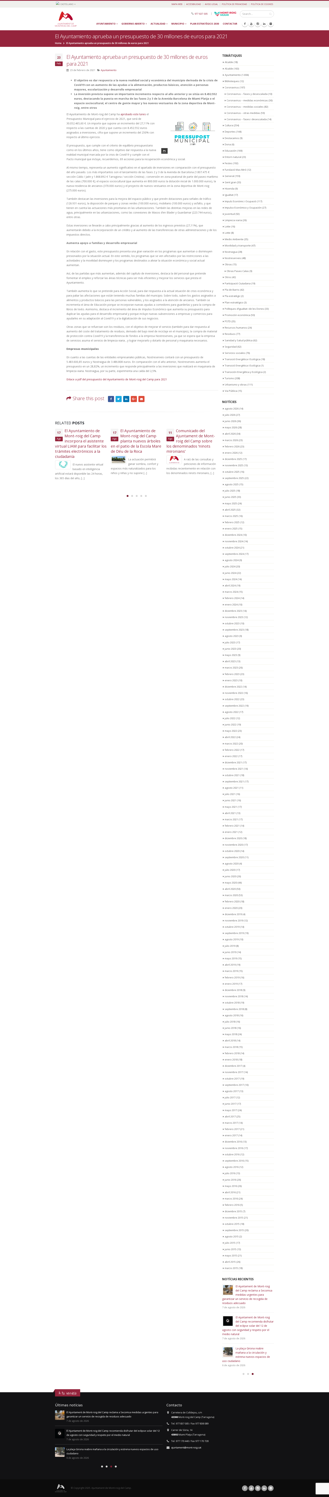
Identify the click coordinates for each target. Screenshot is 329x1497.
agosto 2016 (232, 1167)
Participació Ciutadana (238, 283)
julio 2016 (230, 1173)
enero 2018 (231, 1059)
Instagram (258, 1488)
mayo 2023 (231, 655)
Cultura (229, 125)
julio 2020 (230, 870)
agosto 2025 (232, 484)
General (229, 176)
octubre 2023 (232, 623)
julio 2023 (230, 642)
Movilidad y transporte (238, 245)
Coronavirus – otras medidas (243, 113)
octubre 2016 (232, 1154)
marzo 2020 (231, 895)
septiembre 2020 (234, 857)
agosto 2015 (232, 1236)
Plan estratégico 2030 (204, 23)
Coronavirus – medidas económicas (247, 100)
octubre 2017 (232, 1078)
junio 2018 (230, 1028)
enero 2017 (231, 1135)
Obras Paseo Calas (238, 271)
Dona (228, 144)
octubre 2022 (232, 699)
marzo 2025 (231, 516)
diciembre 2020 (233, 838)
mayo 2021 (231, 806)
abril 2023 (230, 661)
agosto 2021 (232, 787)
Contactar (230, 23)
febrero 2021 (232, 825)
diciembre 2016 (233, 1141)
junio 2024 (230, 573)
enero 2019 (231, 983)
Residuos (230, 334)
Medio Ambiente (234, 239)
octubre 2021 (232, 775)
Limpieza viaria (233, 220)
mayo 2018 (231, 1034)
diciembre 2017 (233, 1066)
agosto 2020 (232, 863)
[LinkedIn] (264, 24)
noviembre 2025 (234, 465)
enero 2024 (231, 604)
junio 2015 (230, 1249)
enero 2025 (231, 528)
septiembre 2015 (234, 1230)
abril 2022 (230, 737)
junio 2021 (230, 800)
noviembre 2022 (234, 693)
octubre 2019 (232, 926)
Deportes (230, 131)
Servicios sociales (235, 353)
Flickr (271, 1488)
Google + (134, 399)
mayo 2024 (231, 579)
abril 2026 (230, 433)
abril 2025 (230, 509)
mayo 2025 (231, 503)
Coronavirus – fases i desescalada (247, 119)
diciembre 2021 (233, 762)
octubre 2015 (232, 1224)
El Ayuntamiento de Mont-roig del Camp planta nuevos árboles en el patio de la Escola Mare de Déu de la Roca (136, 441)
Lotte (227, 226)
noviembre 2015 (234, 1217)
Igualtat (229, 195)
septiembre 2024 (234, 554)
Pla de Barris (232, 289)
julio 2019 (230, 946)
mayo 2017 (231, 1110)
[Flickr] (271, 24)
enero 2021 (231, 832)
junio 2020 (230, 876)
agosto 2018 (232, 1015)
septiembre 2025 (234, 478)
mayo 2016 (231, 1186)
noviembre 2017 (234, 1072)
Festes (228, 163)
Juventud (230, 214)
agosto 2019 (232, 939)
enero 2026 (231, 452)
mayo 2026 (231, 427)
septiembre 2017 (234, 1085)
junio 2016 (230, 1179)
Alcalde (229, 62)
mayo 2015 (231, 1255)
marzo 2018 (231, 1047)
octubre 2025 (232, 471)
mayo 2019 (231, 958)
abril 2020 (230, 889)
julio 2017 (230, 1097)
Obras (228, 264)
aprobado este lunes (133, 114)
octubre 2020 (232, 851)
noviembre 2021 (234, 768)
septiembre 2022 (234, 705)
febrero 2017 (232, 1129)
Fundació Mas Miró (235, 169)
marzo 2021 (231, 819)
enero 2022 (231, 756)
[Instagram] (258, 24)
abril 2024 (230, 585)
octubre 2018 (232, 1002)
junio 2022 (230, 724)
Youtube (251, 1488)
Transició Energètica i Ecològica (242, 359)
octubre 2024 (232, 547)
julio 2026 (230, 415)
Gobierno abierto (133, 23)
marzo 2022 (231, 743)
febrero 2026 (232, 446)
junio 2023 (230, 648)
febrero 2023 (232, 674)
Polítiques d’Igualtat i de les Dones (244, 308)
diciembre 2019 (233, 914)
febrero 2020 (232, 901)
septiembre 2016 (234, 1160)
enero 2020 (231, 908)
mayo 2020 (231, 882)
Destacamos (232, 138)
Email (141, 399)
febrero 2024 (232, 598)
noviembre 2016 (234, 1148)
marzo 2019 (231, 971)
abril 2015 (230, 1261)
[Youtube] (251, 24)
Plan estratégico (234, 302)
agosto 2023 (232, 636)
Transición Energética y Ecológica (244, 372)
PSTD (228, 321)
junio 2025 (230, 497)
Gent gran (230, 182)
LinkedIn (126, 399)
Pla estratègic (232, 296)
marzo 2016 (231, 1198)
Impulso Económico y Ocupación (243, 207)
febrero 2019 (232, 977)
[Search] (270, 14)
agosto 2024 (232, 560)
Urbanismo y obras (236, 384)
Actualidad (158, 23)
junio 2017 (230, 1103)
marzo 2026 (231, 440)
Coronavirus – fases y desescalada (247, 94)
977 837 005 (201, 13)
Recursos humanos (236, 327)
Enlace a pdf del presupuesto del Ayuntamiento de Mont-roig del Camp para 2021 (116, 379)
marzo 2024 (231, 591)
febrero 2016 (232, 1205)
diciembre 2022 (233, 686)
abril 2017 (230, 1116)
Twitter (119, 399)
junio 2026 (230, 421)
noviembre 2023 (234, 617)
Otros (228, 277)
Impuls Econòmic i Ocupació (240, 201)
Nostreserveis (233, 258)
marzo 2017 (231, 1122)
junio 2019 (230, 952)
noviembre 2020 (234, 844)
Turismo (229, 378)
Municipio (177, 23)
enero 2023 (231, 680)
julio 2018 (230, 1021)
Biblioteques (232, 81)
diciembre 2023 (233, 611)
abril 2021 (230, 813)
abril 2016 (230, 1192)
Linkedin (264, 1488)
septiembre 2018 (234, 1009)
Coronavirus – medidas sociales (245, 106)
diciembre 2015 (233, 1211)
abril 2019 (230, 964)
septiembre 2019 (234, 933)
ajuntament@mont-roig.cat (186, 1447)
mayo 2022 (231, 731)
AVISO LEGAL (211, 4)
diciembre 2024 (233, 535)
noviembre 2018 (234, 996)
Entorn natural (233, 157)
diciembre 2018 (233, 990)
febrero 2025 (232, 522)
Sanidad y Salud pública (238, 340)
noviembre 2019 (234, 920)
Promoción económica (237, 315)
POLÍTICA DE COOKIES (262, 4)
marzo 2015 (231, 1268)
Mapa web (177, 4)
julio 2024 (230, 566)
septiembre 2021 (234, 781)
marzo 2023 (231, 667)
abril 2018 (230, 1040)
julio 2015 (230, 1242)
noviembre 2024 (234, 541)
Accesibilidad (193, 4)
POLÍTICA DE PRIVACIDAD (234, 4)
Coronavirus (232, 87)
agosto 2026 (232, 408)
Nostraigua (231, 251)
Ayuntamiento (106, 23)
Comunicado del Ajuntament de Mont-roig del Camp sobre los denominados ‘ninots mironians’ (190, 441)
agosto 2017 (232, 1091)
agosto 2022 (232, 712)
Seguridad (231, 346)
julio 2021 (230, 794)
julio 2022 (230, 718)
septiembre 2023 (234, 629)
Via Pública (231, 391)
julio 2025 (230, 490)
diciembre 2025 (233, 459)
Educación (230, 150)
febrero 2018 (232, 1053)
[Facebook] (245, 24)
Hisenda (229, 188)
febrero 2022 (232, 750)
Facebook (111, 399)
